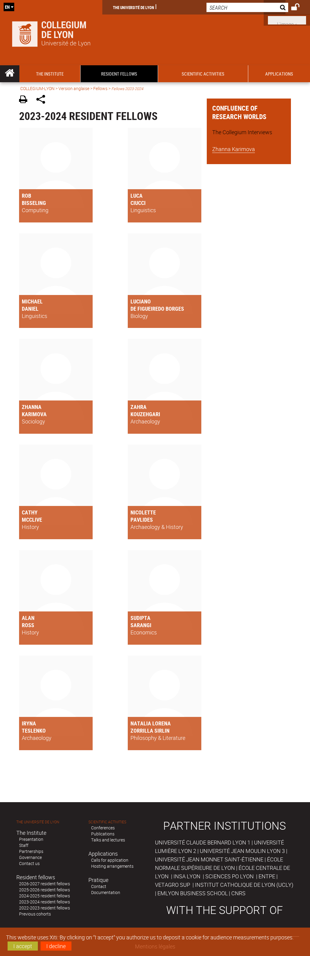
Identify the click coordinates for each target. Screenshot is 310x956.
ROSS (28, 625)
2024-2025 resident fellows (44, 896)
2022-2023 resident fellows (44, 908)
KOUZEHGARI (145, 414)
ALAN (28, 617)
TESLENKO (34, 730)
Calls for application (109, 860)
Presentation (31, 839)
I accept (22, 946)
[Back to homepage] (51, 32)
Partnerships (31, 851)
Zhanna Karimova (233, 149)
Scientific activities (107, 822)
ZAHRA (138, 406)
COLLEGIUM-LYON (37, 88)
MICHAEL (32, 301)
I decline (56, 946)
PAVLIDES (141, 519)
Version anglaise (73, 88)
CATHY (30, 512)
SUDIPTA (140, 617)
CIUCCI (138, 202)
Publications (102, 834)
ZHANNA (31, 406)
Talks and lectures (108, 840)
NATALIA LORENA (150, 723)
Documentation (105, 892)
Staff (23, 845)
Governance (30, 857)
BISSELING (34, 202)
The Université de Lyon (133, 7)
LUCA (136, 195)
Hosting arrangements (112, 866)
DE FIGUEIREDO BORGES (157, 308)
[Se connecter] (299, 8)
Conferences (103, 828)
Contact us (29, 863)
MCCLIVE (32, 519)
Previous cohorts (35, 914)
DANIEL (30, 308)
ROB (26, 195)
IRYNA (29, 723)
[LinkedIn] (287, 19)
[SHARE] (42, 100)
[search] (247, 7)
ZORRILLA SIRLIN (150, 730)
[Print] (25, 100)
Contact (98, 886)
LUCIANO (140, 301)
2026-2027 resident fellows (44, 883)
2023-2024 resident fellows (44, 902)
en (7, 7)
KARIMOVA (34, 414)
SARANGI (140, 625)
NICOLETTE (143, 512)
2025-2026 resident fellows (44, 890)
